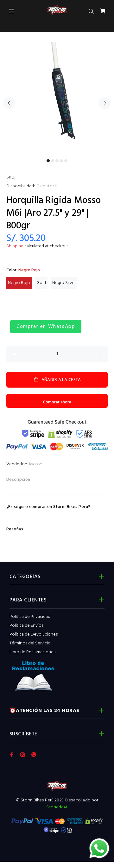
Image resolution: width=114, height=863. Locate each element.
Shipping (14, 246)
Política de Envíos (26, 625)
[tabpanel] (57, 99)
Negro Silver (64, 283)
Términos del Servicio (30, 643)
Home (8, 27)
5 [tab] (65, 160)
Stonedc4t (56, 807)
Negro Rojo (19, 283)
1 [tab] (48, 160)
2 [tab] (52, 160)
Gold (41, 283)
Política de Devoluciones (34, 634)
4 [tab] (61, 160)
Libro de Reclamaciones (32, 652)
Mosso (35, 464)
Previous (9, 103)
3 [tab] (57, 160)
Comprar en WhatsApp (45, 327)
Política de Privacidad (30, 616)
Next (105, 103)
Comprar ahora (57, 402)
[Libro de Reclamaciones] (57, 678)
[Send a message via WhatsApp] (99, 848)
